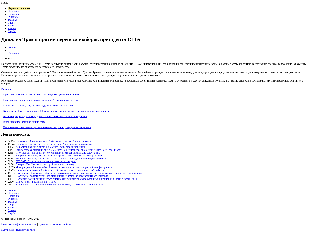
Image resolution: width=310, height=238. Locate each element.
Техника (12, 19)
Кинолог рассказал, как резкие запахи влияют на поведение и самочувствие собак (61, 158)
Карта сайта (7, 229)
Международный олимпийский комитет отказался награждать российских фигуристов (64, 167)
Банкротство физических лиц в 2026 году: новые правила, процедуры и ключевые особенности (56, 111)
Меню (4, 2)
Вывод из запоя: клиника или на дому (24, 122)
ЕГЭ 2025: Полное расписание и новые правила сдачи (46, 161)
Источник (6, 89)
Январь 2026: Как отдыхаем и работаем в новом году (45, 164)
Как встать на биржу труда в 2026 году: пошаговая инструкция (38, 105)
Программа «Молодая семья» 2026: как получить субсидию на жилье (41, 94)
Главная (12, 47)
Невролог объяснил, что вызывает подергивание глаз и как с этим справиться (59, 155)
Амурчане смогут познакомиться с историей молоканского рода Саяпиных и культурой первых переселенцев (76, 178)
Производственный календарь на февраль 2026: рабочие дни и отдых (41, 100)
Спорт (11, 22)
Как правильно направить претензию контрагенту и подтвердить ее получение (47, 127)
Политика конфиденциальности (19, 224)
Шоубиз (12, 31)
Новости (12, 25)
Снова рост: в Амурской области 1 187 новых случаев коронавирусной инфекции (61, 170)
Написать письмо (25, 229)
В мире (12, 28)
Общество (13, 11)
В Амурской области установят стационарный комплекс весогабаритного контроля (62, 176)
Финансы (13, 16)
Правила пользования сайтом (54, 224)
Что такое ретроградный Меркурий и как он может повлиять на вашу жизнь (45, 116)
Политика (13, 14)
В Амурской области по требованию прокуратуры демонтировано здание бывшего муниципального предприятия (79, 173)
